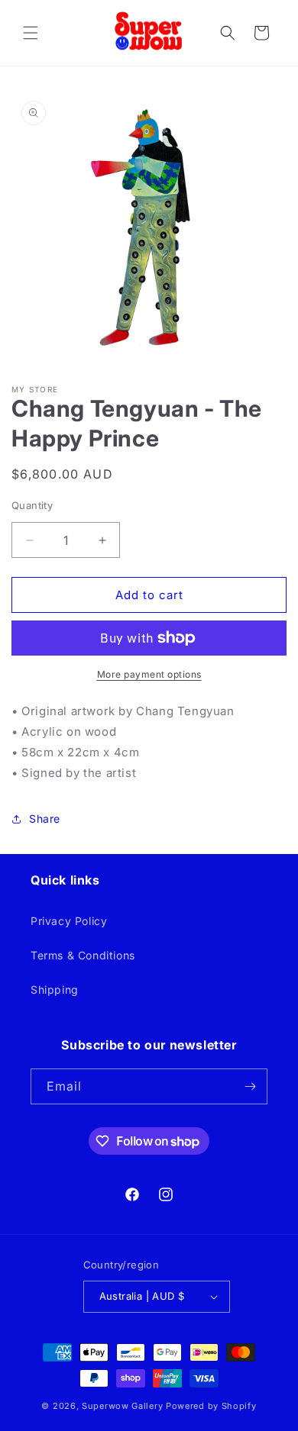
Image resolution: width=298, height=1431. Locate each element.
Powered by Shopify (211, 1405)
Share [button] (44, 818)
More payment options (149, 674)
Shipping (55, 989)
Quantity (32, 505)
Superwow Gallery (122, 1405)
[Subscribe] (250, 1086)
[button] (30, 33)
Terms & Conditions (83, 955)
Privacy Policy (69, 920)
